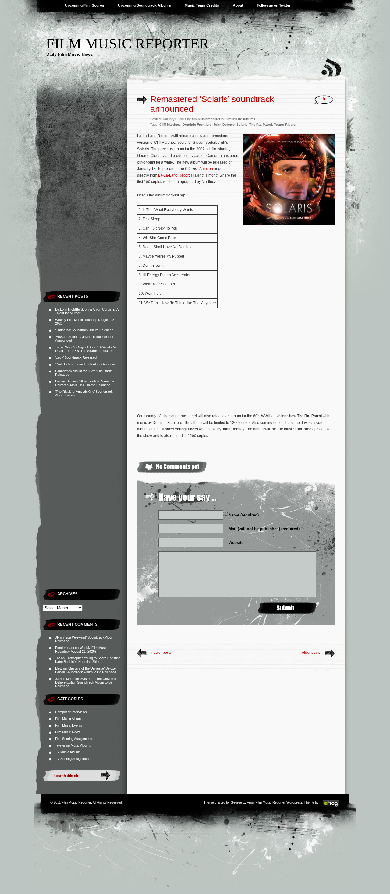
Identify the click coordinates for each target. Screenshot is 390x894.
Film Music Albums (69, 718)
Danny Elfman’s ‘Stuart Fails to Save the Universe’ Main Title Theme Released (84, 383)
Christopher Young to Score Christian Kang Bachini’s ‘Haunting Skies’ (87, 659)
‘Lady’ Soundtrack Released (76, 357)
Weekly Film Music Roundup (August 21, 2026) (81, 649)
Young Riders (285, 124)
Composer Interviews (71, 712)
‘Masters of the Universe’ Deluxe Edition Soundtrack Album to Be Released (85, 670)
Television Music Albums (73, 745)
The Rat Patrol (260, 124)
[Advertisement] (85, 196)
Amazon (206, 169)
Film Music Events (68, 725)
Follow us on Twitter (274, 5)
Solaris (241, 124)
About (238, 5)
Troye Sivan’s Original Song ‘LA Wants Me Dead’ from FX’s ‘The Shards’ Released (86, 349)
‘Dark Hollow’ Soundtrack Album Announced (87, 364)
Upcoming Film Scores (84, 5)
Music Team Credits (202, 5)
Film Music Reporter (127, 43)
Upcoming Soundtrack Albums (144, 5)
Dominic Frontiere (197, 124)
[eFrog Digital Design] (331, 806)
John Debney (224, 124)
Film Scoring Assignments (74, 739)
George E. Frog (242, 802)
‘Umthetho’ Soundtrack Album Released (84, 330)
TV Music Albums (68, 752)
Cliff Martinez (170, 124)
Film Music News (67, 732)
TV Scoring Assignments (73, 759)
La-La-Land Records (175, 175)
